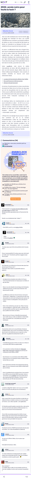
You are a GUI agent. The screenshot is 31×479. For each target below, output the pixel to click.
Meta (7, 350)
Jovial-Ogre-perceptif (10, 383)
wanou (6, 394)
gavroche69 (8, 204)
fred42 (7, 223)
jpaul (7, 274)
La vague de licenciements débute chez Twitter (16, 79)
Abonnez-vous (15, 199)
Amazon (17, 350)
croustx (7, 434)
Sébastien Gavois (8, 31)
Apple (4, 350)
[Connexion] (24, 2)
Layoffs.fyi (9, 66)
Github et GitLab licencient (11, 83)
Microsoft (11, 350)
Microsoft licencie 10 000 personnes (13, 81)
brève (17, 227)
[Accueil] (4, 2)
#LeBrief (10, 238)
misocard (8, 338)
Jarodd (7, 261)
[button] (28, 2)
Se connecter (8, 146)
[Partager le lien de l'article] (4, 476)
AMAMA (14, 375)
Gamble (7, 242)
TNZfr (6, 461)
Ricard (6, 423)
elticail (6, 449)
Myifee (6, 324)
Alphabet (23, 349)
